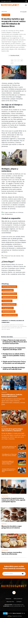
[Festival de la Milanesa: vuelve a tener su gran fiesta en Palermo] (22, 462)
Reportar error (10, 601)
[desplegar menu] (26, 5)
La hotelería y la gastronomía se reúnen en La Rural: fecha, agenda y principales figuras (13, 499)
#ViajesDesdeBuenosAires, (10, 315)
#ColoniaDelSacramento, (9, 286)
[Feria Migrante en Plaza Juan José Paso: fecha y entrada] (22, 455)
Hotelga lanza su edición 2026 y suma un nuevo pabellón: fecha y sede (14, 355)
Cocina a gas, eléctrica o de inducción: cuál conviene (9, 447)
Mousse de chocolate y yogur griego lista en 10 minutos (12, 527)
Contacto (19, 601)
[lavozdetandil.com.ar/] (10, 5)
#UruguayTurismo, (8, 308)
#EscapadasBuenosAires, (9, 293)
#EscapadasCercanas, (8, 311)
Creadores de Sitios (17, 616)
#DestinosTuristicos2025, (9, 297)
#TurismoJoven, (7, 301)
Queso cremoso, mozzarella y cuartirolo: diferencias (12, 553)
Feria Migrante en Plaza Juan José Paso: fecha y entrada (9, 455)
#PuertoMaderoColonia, (9, 304)
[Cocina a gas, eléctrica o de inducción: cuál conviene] (22, 447)
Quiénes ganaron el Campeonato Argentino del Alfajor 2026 (14, 348)
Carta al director (18, 598)
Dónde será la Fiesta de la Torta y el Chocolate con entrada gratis (14, 362)
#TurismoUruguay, (8, 290)
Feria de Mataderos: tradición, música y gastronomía (12, 395)
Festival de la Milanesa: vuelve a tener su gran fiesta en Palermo (8, 463)
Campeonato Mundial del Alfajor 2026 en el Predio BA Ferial (14, 368)
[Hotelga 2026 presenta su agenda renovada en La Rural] (22, 470)
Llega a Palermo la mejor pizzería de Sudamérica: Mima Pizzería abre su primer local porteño (14, 341)
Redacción (8, 598)
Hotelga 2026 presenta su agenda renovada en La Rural (9, 470)
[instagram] (26, 1)
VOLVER (24, 12)
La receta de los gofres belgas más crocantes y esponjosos (12, 429)
